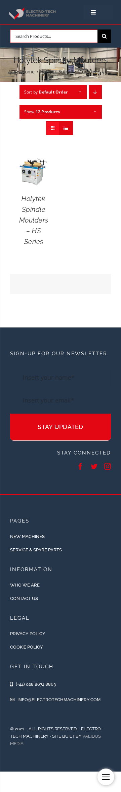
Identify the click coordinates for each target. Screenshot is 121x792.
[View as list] (66, 128)
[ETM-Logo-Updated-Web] (33, 8)
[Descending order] (95, 92)
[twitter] (94, 466)
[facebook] (80, 466)
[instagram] (107, 466)
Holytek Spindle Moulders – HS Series (33, 220)
